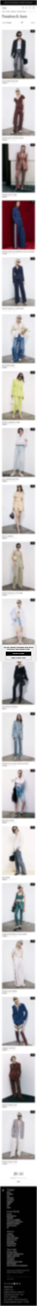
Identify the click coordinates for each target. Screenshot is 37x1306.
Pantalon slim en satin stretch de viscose (15, 763)
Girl (8, 1205)
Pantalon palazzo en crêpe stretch (13, 308)
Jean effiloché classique (10, 707)
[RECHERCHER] (23, 8)
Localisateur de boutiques (15, 1222)
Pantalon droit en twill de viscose (12, 138)
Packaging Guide (11, 1243)
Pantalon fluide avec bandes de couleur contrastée (18, 251)
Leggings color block (8, 1048)
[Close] (35, 2)
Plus (18, 1181)
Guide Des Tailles (12, 1225)
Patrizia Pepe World (12, 1238)
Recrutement (11, 1242)
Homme (9, 1203)
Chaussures (10, 1198)
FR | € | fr (10, 1279)
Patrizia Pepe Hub (12, 1240)
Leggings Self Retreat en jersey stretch (14, 934)
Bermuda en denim (8, 820)
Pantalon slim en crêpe (9, 195)
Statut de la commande (13, 1220)
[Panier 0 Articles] (34, 8)
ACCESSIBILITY (11, 1260)
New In (9, 1192)
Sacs (8, 1196)
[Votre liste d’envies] (30, 7)
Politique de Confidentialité (15, 1254)
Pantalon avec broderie (9, 991)
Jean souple (6, 877)
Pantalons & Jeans (21, 11)
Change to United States (18, 658)
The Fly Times (10, 1236)
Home (3, 11)
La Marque (10, 1234)
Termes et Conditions (13, 1256)
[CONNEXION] (26, 8)
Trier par (33, 22)
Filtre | (6, 22)
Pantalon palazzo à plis (9, 1105)
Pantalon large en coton (9, 1162)
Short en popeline (7, 536)
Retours (9, 1214)
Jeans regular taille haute (10, 81)
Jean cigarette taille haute (10, 479)
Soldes (7, 11)
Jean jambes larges (8, 365)
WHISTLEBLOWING (11, 1263)
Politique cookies (12, 1252)
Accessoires (10, 1200)
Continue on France (18, 653)
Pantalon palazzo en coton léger (12, 593)
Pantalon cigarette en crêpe (11, 422)
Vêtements (13, 11)
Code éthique (10, 1258)
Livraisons (10, 1218)
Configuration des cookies (15, 1261)
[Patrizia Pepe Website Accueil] (5, 8)
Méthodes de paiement (13, 1223)
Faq (8, 1227)
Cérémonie (10, 1202)
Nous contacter (11, 1216)
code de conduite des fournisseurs (17, 1265)
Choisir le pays (11, 1245)
